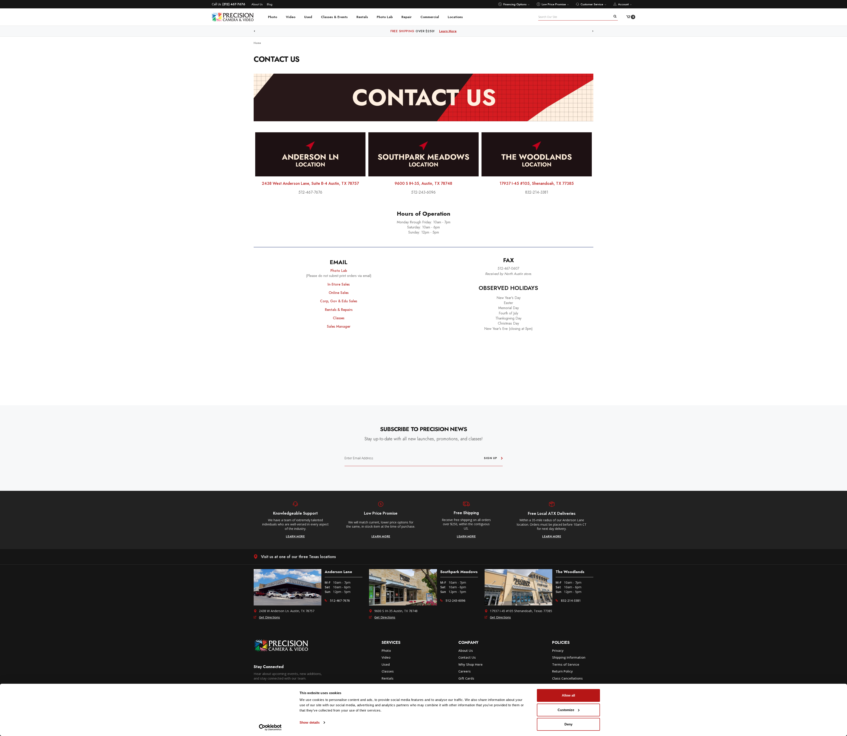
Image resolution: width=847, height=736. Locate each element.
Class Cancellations (567, 678)
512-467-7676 (340, 600)
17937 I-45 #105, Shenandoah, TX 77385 (537, 183)
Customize (566, 710)
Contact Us (467, 657)
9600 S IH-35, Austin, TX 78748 (423, 183)
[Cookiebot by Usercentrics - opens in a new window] (270, 727)
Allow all (568, 695)
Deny (568, 724)
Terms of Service (565, 664)
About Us (256, 4)
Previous (254, 31)
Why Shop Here (470, 664)
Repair (406, 17)
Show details (310, 722)
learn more (295, 536)
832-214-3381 (571, 600)
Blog (269, 4)
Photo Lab (385, 17)
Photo (272, 17)
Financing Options (515, 4)
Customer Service (592, 4)
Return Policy (562, 671)
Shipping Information (568, 657)
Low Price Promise (554, 4)
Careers (464, 671)
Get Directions (269, 617)
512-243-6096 (455, 600)
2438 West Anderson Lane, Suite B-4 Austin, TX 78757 (310, 183)
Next (593, 31)
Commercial (429, 17)
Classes (388, 671)
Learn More (458, 31)
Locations (455, 17)
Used (308, 17)
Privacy (558, 650)
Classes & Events (334, 17)
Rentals (362, 17)
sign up (490, 458)
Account (623, 4)
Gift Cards (466, 678)
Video (290, 17)
